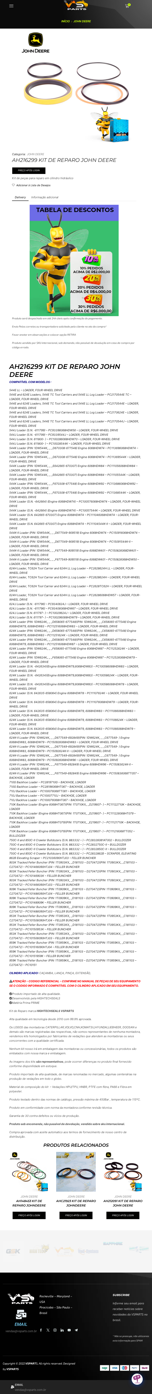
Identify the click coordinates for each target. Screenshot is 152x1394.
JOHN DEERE (82, 21)
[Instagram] (55, 1330)
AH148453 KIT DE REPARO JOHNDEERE (29, 1203)
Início (65, 21)
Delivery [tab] (20, 197)
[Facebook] (40, 1330)
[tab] (20, 197)
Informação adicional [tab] (44, 197)
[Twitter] (48, 1330)
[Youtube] (69, 1330)
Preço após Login (29, 170)
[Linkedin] (62, 1330)
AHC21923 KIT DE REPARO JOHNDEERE (76, 1203)
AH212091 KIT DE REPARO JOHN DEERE (122, 1203)
